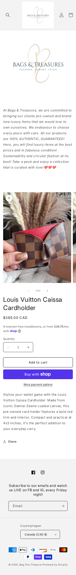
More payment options (38, 384)
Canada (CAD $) (36, 534)
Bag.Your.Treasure (30, 564)
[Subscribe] (62, 506)
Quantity (9, 338)
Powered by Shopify (55, 564)
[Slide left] (28, 290)
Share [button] (12, 441)
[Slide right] (47, 290)
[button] (7, 15)
